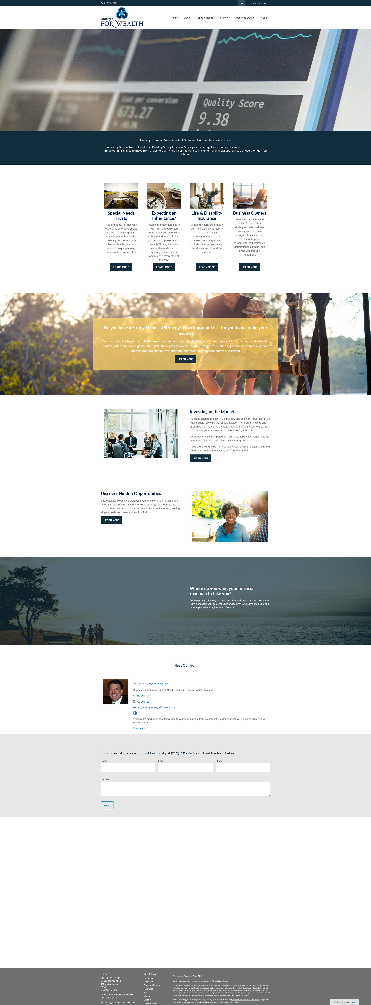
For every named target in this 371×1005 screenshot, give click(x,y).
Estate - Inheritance (153, 985)
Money (147, 996)
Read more (139, 728)
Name (104, 761)
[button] (174, 17)
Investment (149, 981)
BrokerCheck (223, 981)
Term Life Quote (259, 2)
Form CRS (197, 976)
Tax (145, 992)
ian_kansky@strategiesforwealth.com (156, 707)
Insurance (148, 988)
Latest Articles (150, 1003)
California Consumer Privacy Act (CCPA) (245, 999)
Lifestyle (147, 999)
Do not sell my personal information (226, 1002)
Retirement (149, 977)
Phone (219, 761)
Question (105, 779)
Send (107, 805)
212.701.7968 (110, 2)
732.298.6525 (144, 701)
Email (161, 761)
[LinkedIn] (241, 3)
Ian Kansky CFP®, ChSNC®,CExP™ (151, 684)
